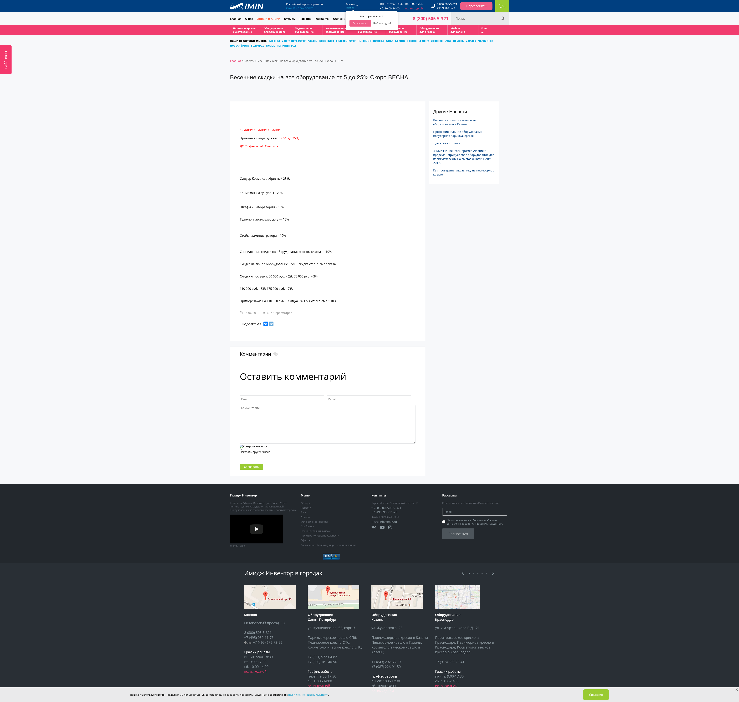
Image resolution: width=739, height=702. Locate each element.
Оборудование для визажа (429, 30)
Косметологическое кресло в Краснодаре (462, 649)
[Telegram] (271, 324)
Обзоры (305, 503)
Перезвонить (476, 6)
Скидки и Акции (268, 19)
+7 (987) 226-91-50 (386, 666)
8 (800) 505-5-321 (430, 18)
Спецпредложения (271, 37)
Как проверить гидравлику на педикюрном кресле (464, 172)
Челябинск (485, 41)
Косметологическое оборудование (339, 30)
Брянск (400, 41)
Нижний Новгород (371, 41)
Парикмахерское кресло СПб (332, 637)
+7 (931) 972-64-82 (322, 656)
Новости (248, 61)
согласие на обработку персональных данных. (475, 523)
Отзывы (290, 19)
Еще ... (484, 30)
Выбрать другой (382, 23)
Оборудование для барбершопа (275, 30)
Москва (350, 7)
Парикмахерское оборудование (244, 30)
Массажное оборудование (398, 30)
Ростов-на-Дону (418, 41)
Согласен (596, 695)
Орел (389, 41)
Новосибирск (239, 45)
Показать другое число (255, 452)
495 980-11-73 (446, 8)
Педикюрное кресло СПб (328, 642)
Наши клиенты (258, 37)
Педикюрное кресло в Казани (396, 642)
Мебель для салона (458, 30)
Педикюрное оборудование (304, 30)
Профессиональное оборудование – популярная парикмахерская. (459, 134)
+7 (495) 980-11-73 (384, 512)
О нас (249, 19)
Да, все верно (360, 23)
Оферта (305, 540)
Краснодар (326, 41)
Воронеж (437, 41)
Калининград (286, 45)
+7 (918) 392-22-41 (449, 661)
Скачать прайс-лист (299, 8)
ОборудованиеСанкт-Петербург (322, 617)
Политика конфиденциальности (320, 535)
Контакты (322, 19)
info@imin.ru (388, 522)
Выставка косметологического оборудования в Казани (454, 122)
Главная (235, 19)
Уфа (448, 41)
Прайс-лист (307, 526)
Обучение (340, 19)
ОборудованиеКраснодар (448, 617)
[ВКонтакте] (265, 324)
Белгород (257, 45)
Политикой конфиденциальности (308, 694)
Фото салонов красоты (314, 521)
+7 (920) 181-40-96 (322, 661)
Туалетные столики (447, 143)
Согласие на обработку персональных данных (329, 545)
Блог (303, 512)
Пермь (270, 45)
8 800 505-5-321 (447, 4)
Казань (312, 41)
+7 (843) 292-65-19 (386, 661)
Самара (471, 41)
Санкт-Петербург (294, 41)
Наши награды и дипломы (317, 531)
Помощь (305, 19)
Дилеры (305, 517)
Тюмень (458, 41)
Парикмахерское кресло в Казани (399, 637)
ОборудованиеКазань (384, 617)
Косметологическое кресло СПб (334, 647)
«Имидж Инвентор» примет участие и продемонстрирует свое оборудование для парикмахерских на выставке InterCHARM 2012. (463, 157)
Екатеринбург (346, 41)
